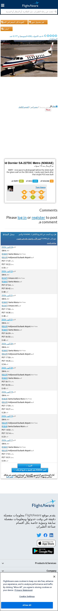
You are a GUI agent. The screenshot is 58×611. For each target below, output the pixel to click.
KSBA (4, 399)
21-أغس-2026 (7, 295)
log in (22, 217)
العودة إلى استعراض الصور (13, 22)
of (31, 181)
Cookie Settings (27, 596)
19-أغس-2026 (7, 392)
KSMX (4, 254)
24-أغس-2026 (7, 247)
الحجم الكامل (23, 107)
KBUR (4, 257)
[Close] (54, 576)
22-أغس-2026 (7, 271)
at (17, 181)
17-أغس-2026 (7, 440)
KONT (4, 278)
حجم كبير (34, 107)
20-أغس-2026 (7, 344)
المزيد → (29, 466)
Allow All (27, 605)
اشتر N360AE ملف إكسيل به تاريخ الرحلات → (30, 470)
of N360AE (46, 181)
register (38, 217)
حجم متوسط (44, 107)
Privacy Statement (23, 590)
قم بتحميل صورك (36, 22)
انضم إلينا (9, 477)
